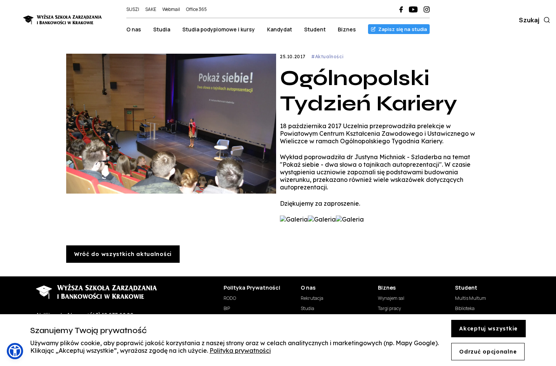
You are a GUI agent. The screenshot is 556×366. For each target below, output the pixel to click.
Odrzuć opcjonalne (488, 351)
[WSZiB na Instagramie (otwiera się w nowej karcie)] (427, 9)
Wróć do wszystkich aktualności (123, 254)
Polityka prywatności (240, 350)
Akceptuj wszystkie (488, 328)
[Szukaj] (545, 20)
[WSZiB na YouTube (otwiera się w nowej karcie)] (413, 9)
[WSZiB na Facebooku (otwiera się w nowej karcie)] (401, 9)
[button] (15, 351)
